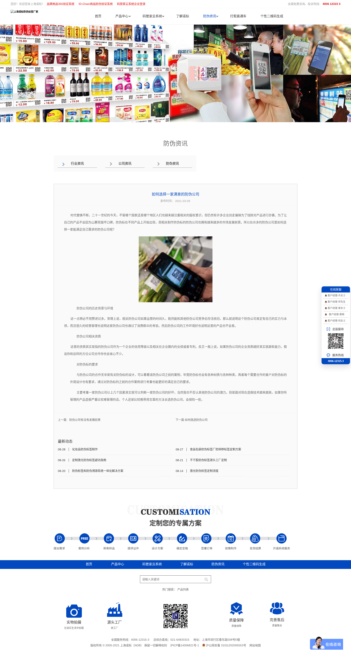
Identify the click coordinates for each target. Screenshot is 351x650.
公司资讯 (124, 163)
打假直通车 (238, 16)
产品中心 (121, 16)
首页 (98, 16)
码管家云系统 (152, 16)
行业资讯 (77, 163)
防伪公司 (192, 222)
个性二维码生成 (271, 16)
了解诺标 (182, 16)
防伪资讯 (209, 16)
